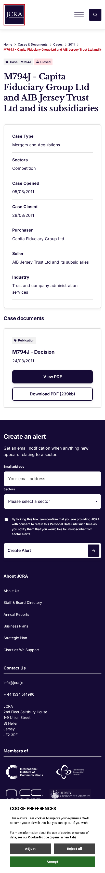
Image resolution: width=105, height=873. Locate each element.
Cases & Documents (33, 44)
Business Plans (16, 626)
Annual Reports (16, 614)
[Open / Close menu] (79, 14)
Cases (58, 44)
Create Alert (19, 550)
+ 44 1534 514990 (19, 694)
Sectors (9, 489)
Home (8, 44)
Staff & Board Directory (23, 602)
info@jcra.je (13, 682)
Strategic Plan (15, 638)
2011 (71, 44)
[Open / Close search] (95, 15)
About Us (11, 591)
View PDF (52, 376)
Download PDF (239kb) (52, 393)
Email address (14, 466)
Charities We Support (21, 650)
